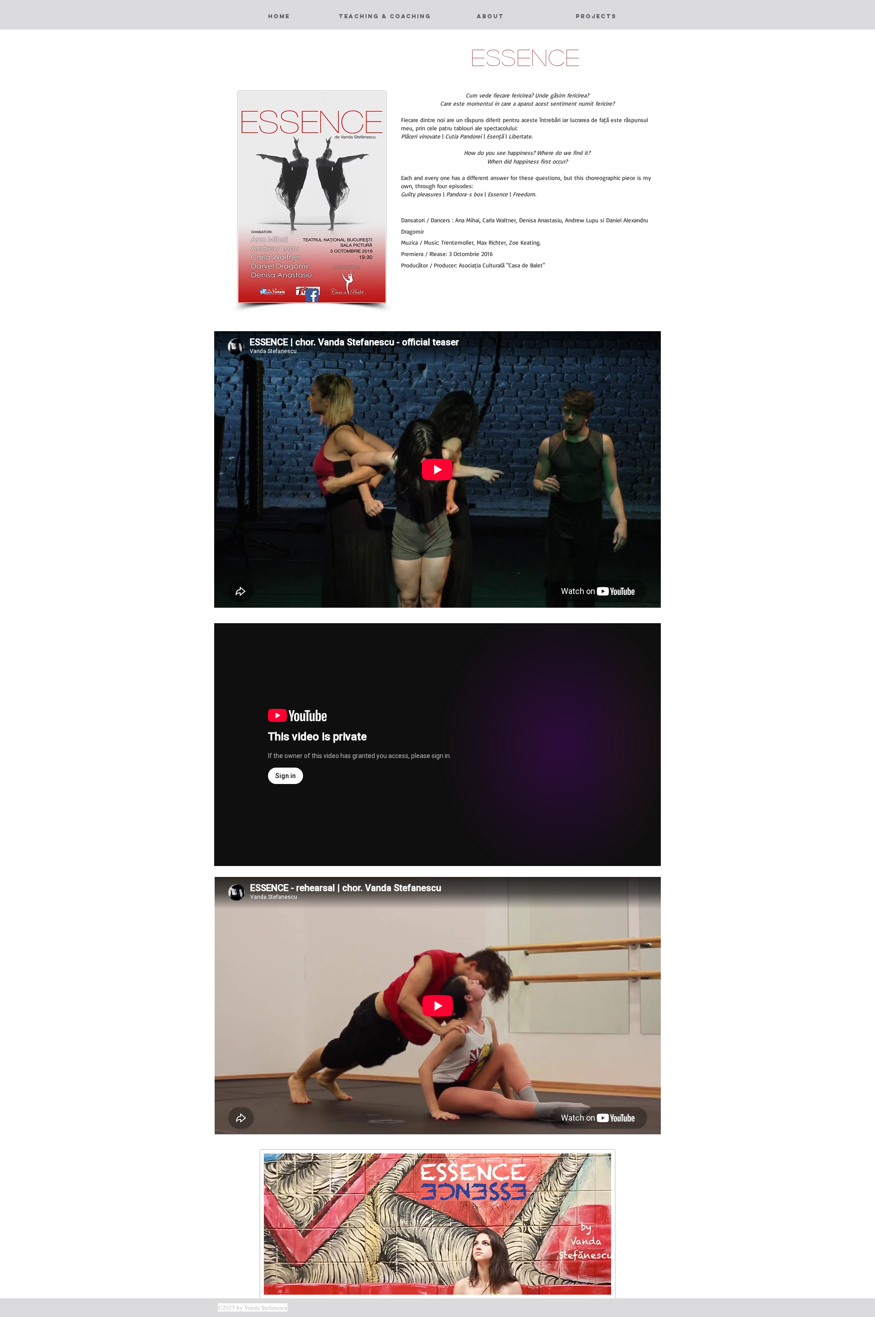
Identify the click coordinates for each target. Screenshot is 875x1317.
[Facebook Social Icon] (312, 295)
